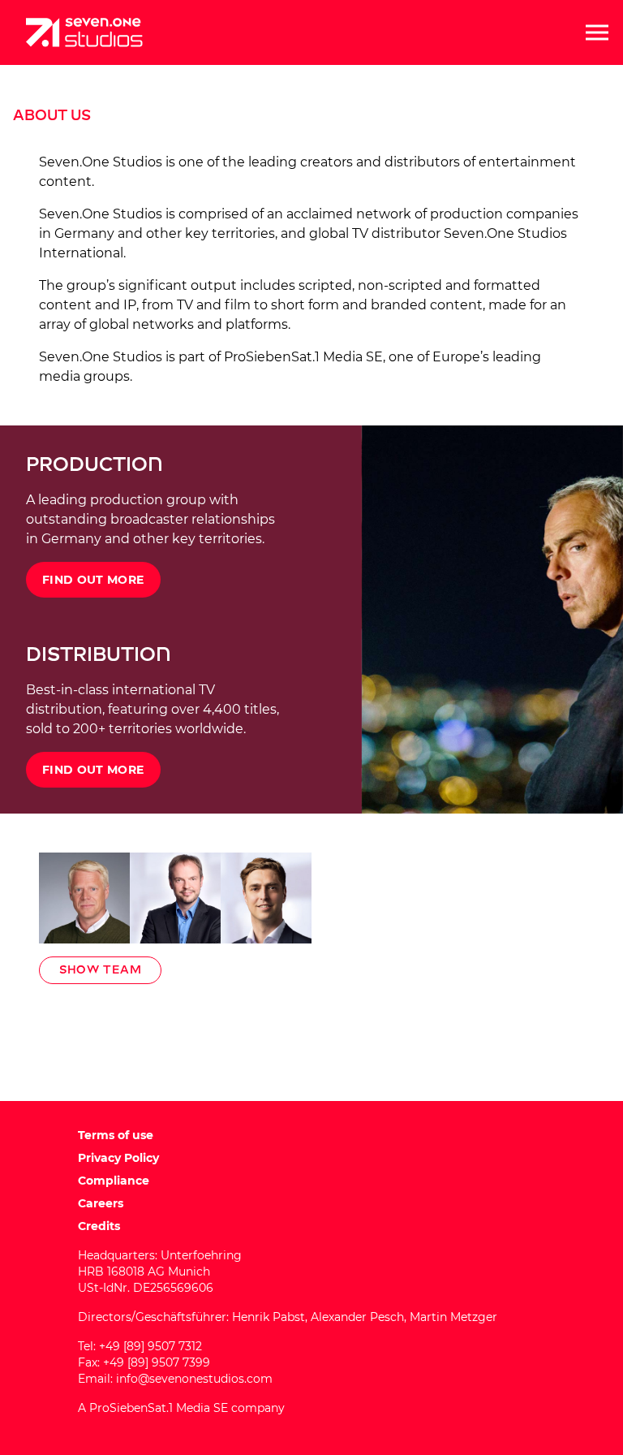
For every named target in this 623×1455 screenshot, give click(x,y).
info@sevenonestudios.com (194, 1378)
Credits (99, 1226)
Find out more (93, 579)
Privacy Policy (118, 1158)
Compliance (113, 1180)
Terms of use (115, 1135)
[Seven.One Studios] (84, 32)
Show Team (100, 970)
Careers (100, 1203)
